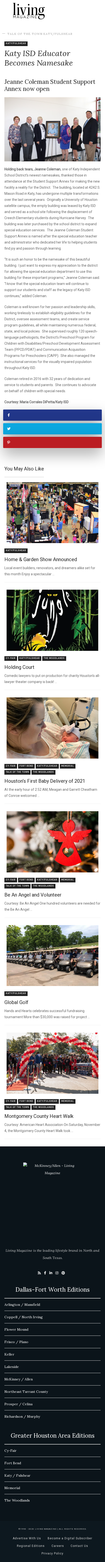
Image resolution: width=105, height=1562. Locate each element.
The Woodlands (54, 658)
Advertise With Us (27, 1538)
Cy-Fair (11, 658)
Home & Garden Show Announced (40, 559)
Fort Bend (26, 766)
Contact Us (79, 1546)
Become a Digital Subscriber (70, 1538)
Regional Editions (31, 1546)
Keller (9, 1354)
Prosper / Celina (18, 1404)
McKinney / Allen (18, 1379)
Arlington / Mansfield (22, 1304)
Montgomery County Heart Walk (39, 1116)
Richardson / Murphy (22, 1416)
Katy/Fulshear (58, 34)
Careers (58, 1546)
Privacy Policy (52, 1553)
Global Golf (16, 1002)
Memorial (67, 766)
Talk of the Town (24, 34)
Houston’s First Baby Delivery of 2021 (44, 781)
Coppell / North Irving (23, 1317)
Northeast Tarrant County (26, 1391)
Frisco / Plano (16, 1342)
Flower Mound (16, 1329)
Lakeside (11, 1367)
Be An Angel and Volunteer (33, 895)
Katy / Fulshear (17, 1475)
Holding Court (19, 667)
